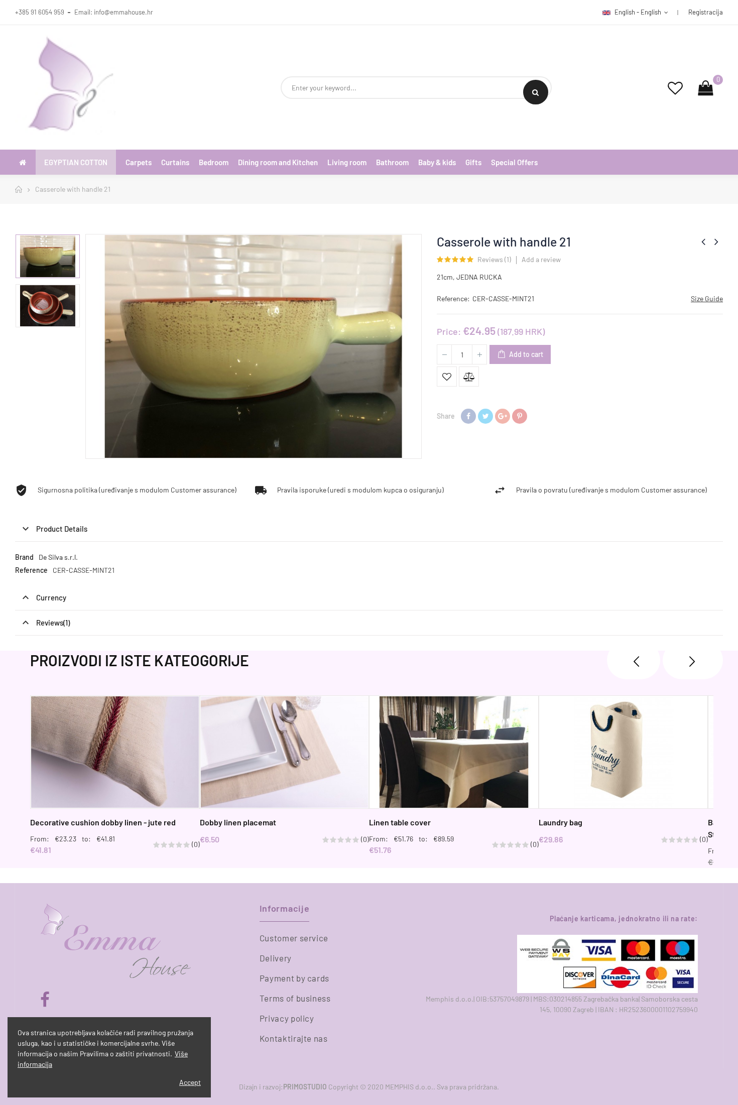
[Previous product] (703, 241)
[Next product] (716, 241)
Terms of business (295, 998)
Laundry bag (560, 822)
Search (535, 92)
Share (468, 416)
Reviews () (494, 260)
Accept (190, 1082)
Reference (31, 570)
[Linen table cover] (454, 752)
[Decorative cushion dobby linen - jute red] (115, 752)
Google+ (502, 416)
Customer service (294, 938)
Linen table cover (400, 822)
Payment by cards (294, 978)
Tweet (485, 416)
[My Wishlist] (675, 87)
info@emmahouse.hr (123, 12)
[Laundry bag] (623, 752)
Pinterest (519, 416)
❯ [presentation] (693, 660)
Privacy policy (287, 1018)
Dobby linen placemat (238, 822)
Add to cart (525, 354)
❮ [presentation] (633, 660)
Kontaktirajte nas (294, 1038)
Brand (24, 557)
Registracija (705, 12)
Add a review (541, 259)
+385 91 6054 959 (39, 12)
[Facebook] (45, 1000)
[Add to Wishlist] (447, 376)
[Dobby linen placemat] (284, 752)
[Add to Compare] (469, 376)
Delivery (276, 958)
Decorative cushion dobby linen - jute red (103, 822)
